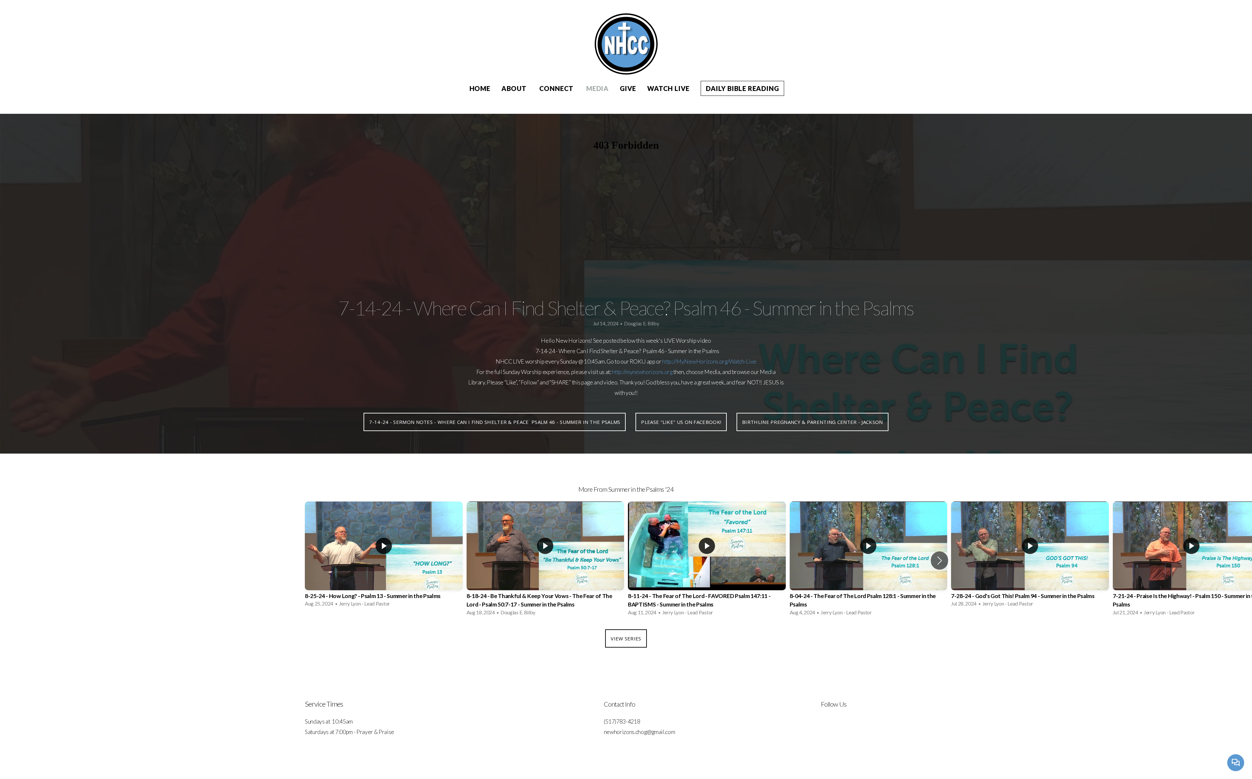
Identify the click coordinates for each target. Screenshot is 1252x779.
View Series (626, 638)
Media (597, 88)
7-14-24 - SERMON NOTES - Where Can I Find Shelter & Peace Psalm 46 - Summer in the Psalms (494, 422)
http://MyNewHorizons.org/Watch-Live (709, 361)
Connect (557, 88)
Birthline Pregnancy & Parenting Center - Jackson (812, 422)
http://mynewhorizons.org (642, 371)
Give (628, 88)
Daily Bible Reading (742, 88)
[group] (384, 556)
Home (480, 88)
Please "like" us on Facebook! (681, 422)
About (514, 88)
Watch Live (668, 88)
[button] (939, 560)
